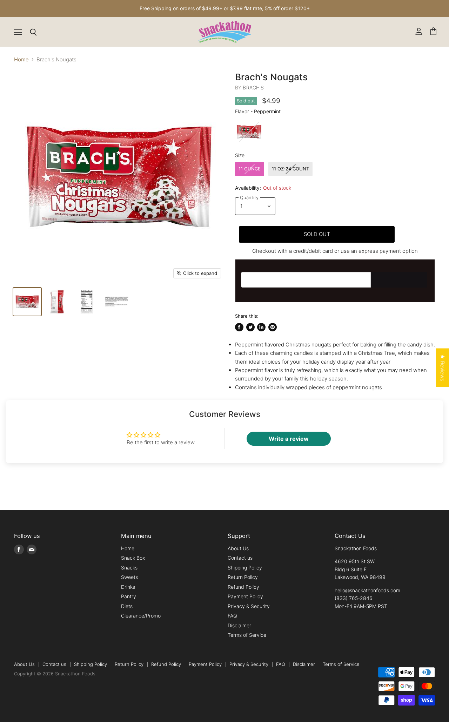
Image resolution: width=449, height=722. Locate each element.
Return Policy (243, 577)
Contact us (240, 558)
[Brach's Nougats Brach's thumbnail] (57, 302)
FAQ (232, 616)
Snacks (129, 568)
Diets (127, 606)
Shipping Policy (245, 568)
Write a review (289, 438)
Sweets (129, 577)
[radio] (249, 132)
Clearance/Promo (141, 616)
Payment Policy (245, 596)
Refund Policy (243, 587)
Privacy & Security (249, 606)
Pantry (128, 596)
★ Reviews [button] (442, 367)
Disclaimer (239, 625)
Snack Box (133, 558)
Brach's (253, 87)
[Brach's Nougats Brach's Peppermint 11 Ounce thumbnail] (27, 302)
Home (21, 59)
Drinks (128, 587)
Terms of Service (247, 635)
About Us (238, 548)
